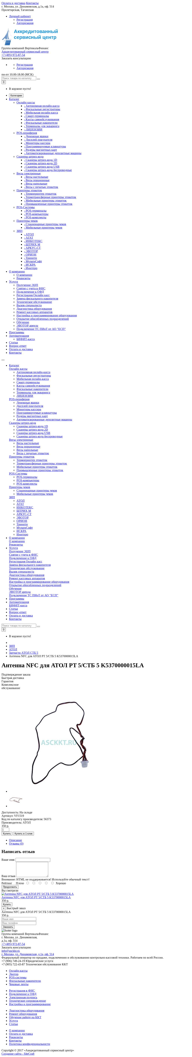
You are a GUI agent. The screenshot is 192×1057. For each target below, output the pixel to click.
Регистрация (24, 19)
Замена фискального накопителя (37, 298)
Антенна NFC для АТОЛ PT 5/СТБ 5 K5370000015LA (36, 897)
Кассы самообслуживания (33, 385)
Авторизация (24, 23)
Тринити (22, 524)
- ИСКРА (30, 264)
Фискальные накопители (32, 389)
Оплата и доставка (13, 3)
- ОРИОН (30, 254)
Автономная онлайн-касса (33, 372)
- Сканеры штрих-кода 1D (40, 160)
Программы (16, 332)
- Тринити (30, 258)
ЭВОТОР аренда (27, 325)
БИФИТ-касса (25, 339)
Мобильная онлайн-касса (32, 379)
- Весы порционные (37, 180)
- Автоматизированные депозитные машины (52, 153)
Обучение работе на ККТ (25, 1017)
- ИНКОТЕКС (33, 241)
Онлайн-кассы (18, 970)
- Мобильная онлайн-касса (41, 112)
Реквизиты (23, 278)
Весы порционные (28, 446)
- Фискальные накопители (41, 122)
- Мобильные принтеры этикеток (45, 200)
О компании (17, 271)
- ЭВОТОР (31, 251)
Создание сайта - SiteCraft (18, 1053)
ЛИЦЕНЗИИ (24, 395)
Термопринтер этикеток (31, 460)
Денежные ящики (27, 402)
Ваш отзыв (8, 876)
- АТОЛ (29, 234)
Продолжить (10, 887)
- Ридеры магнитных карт (40, 149)
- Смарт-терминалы (36, 116)
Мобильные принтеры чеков (34, 493)
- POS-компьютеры (36, 214)
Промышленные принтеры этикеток (39, 470)
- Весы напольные (35, 183)
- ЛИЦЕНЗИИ (33, 129)
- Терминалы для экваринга (41, 126)
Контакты (32, 3)
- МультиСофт (33, 261)
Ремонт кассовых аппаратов (34, 312)
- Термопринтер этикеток (40, 193)
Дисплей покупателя (29, 406)
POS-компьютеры (27, 480)
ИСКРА (21, 531)
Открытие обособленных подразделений (42, 318)
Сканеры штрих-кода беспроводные (39, 436)
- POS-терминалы (35, 210)
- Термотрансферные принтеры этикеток (50, 197)
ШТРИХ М (23, 510)
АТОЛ (20, 500)
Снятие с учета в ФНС (30, 288)
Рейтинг (7, 883)
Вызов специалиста (29, 305)
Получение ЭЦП (27, 285)
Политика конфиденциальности (29, 1044)
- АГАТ (28, 237)
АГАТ (20, 504)
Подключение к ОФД (30, 291)
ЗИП (19, 231)
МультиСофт (24, 527)
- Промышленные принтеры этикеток (48, 203)
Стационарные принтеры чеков (36, 490)
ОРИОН (21, 520)
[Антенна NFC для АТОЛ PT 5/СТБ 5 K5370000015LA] (58, 791)
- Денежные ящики (36, 136)
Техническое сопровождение (27, 1000)
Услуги (13, 281)
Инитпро (22, 534)
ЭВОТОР (22, 517)
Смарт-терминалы (28, 382)
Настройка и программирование (30, 1004)
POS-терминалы (26, 477)
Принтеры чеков (27, 220)
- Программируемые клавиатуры (45, 146)
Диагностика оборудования (34, 308)
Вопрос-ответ (17, 345)
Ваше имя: (8, 859)
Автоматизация (19, 335)
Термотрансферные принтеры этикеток (41, 463)
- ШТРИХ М (32, 244)
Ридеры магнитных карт (32, 416)
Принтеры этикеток (29, 190)
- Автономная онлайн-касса (41, 105)
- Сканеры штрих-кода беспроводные (48, 170)
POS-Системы (25, 207)
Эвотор (13, 974)
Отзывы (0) (16, 843)
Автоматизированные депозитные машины (44, 419)
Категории (16, 95)
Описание (15, 840)
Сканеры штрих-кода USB (33, 433)
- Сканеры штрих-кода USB (41, 166)
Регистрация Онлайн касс (33, 295)
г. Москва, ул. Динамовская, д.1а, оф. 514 (28, 954)
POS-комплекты (26, 483)
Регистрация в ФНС (22, 990)
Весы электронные (28, 173)
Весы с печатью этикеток (32, 453)
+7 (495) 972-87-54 (13, 55)
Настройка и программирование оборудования (46, 315)
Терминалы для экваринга (33, 392)
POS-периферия (26, 132)
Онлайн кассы (25, 102)
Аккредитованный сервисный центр (25, 51)
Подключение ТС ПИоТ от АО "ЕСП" (41, 329)
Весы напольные (27, 449)
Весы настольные (27, 443)
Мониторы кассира (28, 409)
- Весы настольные (36, 176)
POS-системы (17, 977)
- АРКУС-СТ (32, 247)
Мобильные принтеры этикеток (36, 466)
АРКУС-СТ (24, 514)
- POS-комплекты (35, 217)
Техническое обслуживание (34, 302)
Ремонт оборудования (23, 1013)
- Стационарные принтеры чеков (45, 224)
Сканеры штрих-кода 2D (32, 429)
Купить (7, 833)
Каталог (14, 99)
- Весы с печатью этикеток (41, 187)
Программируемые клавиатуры (36, 412)
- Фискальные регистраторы (42, 109)
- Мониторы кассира (37, 143)
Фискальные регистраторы (33, 375)
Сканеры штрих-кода (30, 156)
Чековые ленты (18, 984)
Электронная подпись (23, 997)
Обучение (22, 322)
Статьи (13, 342)
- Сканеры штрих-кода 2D (40, 163)
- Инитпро (30, 268)
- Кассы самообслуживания (41, 119)
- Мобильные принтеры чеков (43, 227)
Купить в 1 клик (23, 833)
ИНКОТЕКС (24, 507)
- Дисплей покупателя (38, 139)
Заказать (8, 927)
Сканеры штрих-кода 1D (32, 426)
